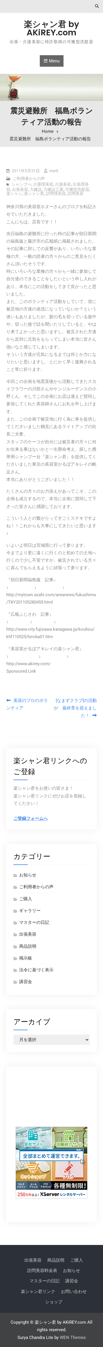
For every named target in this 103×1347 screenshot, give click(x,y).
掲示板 (25, 958)
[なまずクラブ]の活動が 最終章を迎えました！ (75, 708)
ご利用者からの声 (29, 178)
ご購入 (25, 898)
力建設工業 (53, 189)
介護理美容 (43, 184)
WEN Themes (73, 1337)
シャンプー (21, 184)
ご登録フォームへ (30, 818)
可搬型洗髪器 (77, 189)
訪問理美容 (56, 193)
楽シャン (14, 193)
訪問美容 (76, 193)
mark (53, 170)
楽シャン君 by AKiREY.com (51, 28)
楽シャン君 (34, 193)
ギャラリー (30, 910)
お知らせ (27, 875)
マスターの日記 (34, 922)
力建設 (36, 189)
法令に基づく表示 (36, 969)
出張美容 (20, 189)
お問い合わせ (74, 1291)
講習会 (25, 981)
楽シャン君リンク (38, 1291)
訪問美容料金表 (42, 1270)
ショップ (53, 1301)
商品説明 (27, 946)
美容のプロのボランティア (27, 704)
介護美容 (63, 184)
